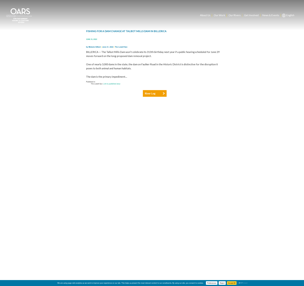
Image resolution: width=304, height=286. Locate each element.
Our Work (219, 15)
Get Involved (251, 15)
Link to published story (111, 83)
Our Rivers (235, 15)
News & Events (270, 15)
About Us (205, 15)
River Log (150, 93)
